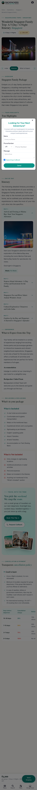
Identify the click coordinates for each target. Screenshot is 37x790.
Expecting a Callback (13, 160)
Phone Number (9, 143)
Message (7, 151)
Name (6, 136)
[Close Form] (32, 120)
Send (19, 165)
